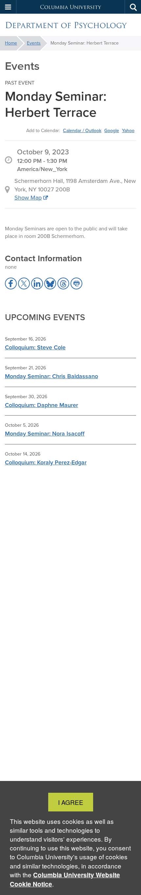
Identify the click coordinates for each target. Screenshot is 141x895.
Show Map (28, 197)
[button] (8, 7)
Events (34, 43)
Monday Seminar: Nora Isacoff (45, 433)
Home (11, 43)
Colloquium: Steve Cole (35, 347)
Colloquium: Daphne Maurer (41, 405)
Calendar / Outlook (82, 130)
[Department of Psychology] (70, 25)
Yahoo (128, 130)
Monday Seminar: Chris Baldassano (51, 376)
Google (111, 130)
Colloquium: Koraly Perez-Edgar (46, 462)
